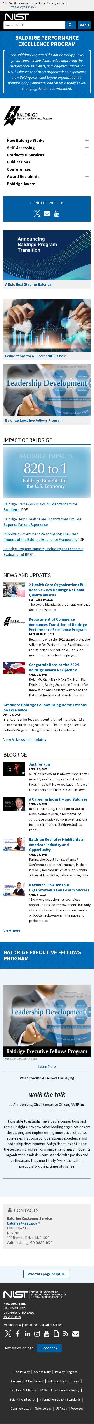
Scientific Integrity (22, 1399)
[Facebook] (18, 1334)
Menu (84, 25)
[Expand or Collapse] (87, 140)
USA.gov (61, 1408)
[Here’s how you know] (47, 5)
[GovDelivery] (47, 213)
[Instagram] (37, 1334)
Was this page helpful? (47, 1274)
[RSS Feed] (66, 1334)
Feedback (49, 1348)
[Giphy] (56, 1334)
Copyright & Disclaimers (27, 1381)
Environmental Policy (65, 1390)
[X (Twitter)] (37, 213)
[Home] (17, 17)
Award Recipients (23, 176)
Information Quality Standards (60, 1399)
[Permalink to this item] (55, 440)
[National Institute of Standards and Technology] (34, 1294)
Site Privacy (22, 1372)
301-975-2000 (12, 1317)
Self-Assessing (21, 147)
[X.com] (8, 1334)
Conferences (19, 169)
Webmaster (11, 1325)
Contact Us (30, 1325)
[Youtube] (56, 213)
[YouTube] (47, 1334)
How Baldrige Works (25, 140)
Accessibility (42, 1372)
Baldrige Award (21, 183)
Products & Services (25, 155)
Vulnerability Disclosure (64, 1381)
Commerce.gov (21, 1408)
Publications (18, 162)
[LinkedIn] (27, 1334)
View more (11, 930)
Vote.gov (77, 1408)
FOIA (43, 1390)
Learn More (47, 1066)
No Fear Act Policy (23, 1390)
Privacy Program (66, 1372)
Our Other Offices (50, 1325)
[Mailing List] (75, 1334)
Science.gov (43, 1408)
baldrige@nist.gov (22, 1223)
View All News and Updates (24, 739)
